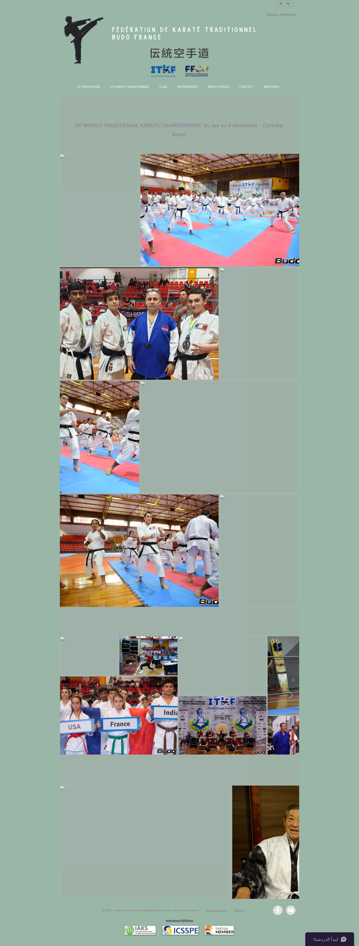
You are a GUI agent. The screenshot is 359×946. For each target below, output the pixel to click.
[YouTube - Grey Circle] (291, 910)
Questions (239, 910)
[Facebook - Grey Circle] (278, 910)
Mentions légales (216, 910)
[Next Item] (291, 695)
